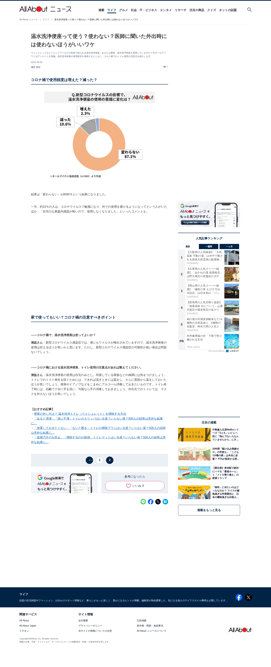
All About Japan (27, 626)
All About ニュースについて (151, 631)
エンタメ (166, 10)
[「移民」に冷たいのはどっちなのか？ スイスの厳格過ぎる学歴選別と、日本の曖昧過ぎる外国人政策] (225, 492)
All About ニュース (28, 19)
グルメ (123, 10)
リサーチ (181, 10)
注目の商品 (197, 10)
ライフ (111, 10)
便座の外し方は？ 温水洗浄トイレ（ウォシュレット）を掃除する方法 (80, 413)
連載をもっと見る (209, 510)
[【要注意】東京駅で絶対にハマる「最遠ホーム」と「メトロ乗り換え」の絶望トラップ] (225, 473)
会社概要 (83, 621)
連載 (101, 10)
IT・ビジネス (148, 10)
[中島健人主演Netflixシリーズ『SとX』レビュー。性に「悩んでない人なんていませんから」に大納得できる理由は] (225, 434)
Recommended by (217, 351)
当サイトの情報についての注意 (95, 631)
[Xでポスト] (158, 501)
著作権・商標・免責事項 (150, 626)
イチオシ (24, 631)
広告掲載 (141, 621)
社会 (134, 10)
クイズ (211, 10)
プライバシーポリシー (90, 626)
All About (24, 621)
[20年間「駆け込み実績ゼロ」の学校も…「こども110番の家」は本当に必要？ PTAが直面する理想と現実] (225, 454)
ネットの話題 (228, 10)
